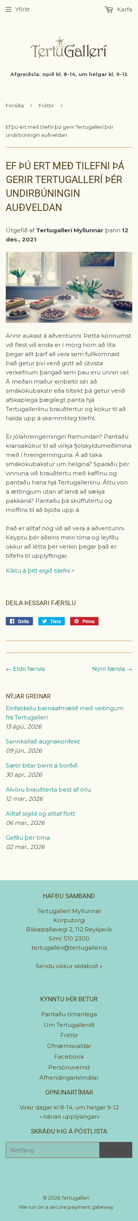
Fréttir (46, 105)
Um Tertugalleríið (69, 1024)
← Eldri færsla (25, 668)
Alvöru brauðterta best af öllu (48, 789)
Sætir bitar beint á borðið (41, 765)
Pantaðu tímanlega (69, 1014)
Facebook (69, 1056)
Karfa (123, 9)
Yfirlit (22, 9)
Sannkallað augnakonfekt (43, 741)
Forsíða (15, 105)
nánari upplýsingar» (71, 1116)
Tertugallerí (75, 1198)
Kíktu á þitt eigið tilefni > (40, 570)
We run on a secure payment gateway (66, 1207)
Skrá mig (115, 1150)
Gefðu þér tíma (28, 837)
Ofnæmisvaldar (69, 1045)
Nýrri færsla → (112, 668)
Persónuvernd (69, 1067)
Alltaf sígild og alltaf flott (40, 813)
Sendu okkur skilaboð (68, 966)
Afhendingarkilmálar (69, 1077)
